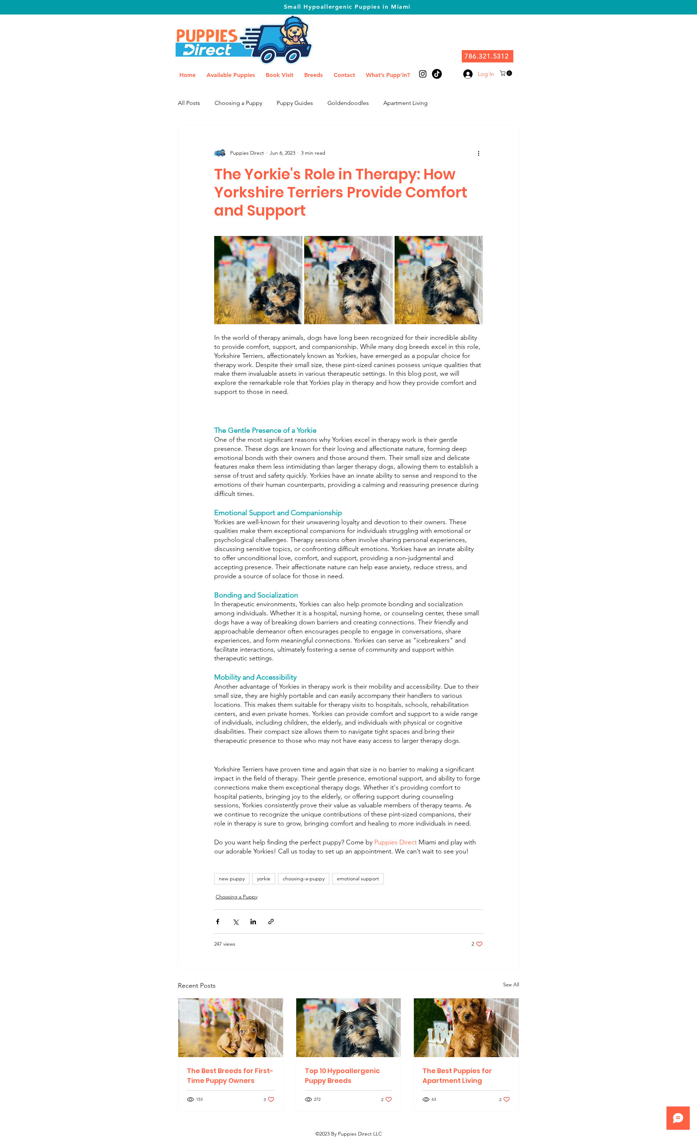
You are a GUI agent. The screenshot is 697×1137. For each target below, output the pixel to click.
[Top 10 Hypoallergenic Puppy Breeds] (348, 1027)
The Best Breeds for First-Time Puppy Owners (230, 1075)
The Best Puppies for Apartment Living (457, 1075)
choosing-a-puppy (304, 878)
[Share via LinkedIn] (253, 921)
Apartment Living (405, 102)
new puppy (232, 878)
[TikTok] (437, 74)
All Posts (189, 102)
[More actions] (478, 152)
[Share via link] (271, 921)
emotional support (358, 878)
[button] (506, 73)
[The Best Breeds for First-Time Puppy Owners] (230, 1027)
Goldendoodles (348, 102)
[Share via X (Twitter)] (235, 921)
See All (511, 984)
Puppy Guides (295, 102)
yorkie (263, 878)
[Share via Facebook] (217, 921)
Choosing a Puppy (238, 102)
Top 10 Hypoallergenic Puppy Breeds (342, 1075)
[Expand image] (258, 280)
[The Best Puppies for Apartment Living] (466, 1027)
